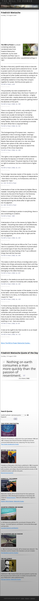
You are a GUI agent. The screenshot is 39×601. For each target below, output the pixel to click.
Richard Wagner (11, 497)
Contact (32, 598)
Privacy (27, 598)
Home (22, 598)
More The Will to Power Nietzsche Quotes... (15, 343)
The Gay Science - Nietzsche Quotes (11, 579)
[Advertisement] (19, 29)
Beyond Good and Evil (7, 473)
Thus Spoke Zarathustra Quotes (10, 444)
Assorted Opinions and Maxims (9, 528)
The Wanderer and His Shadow (9, 553)
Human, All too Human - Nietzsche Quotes (12, 501)
